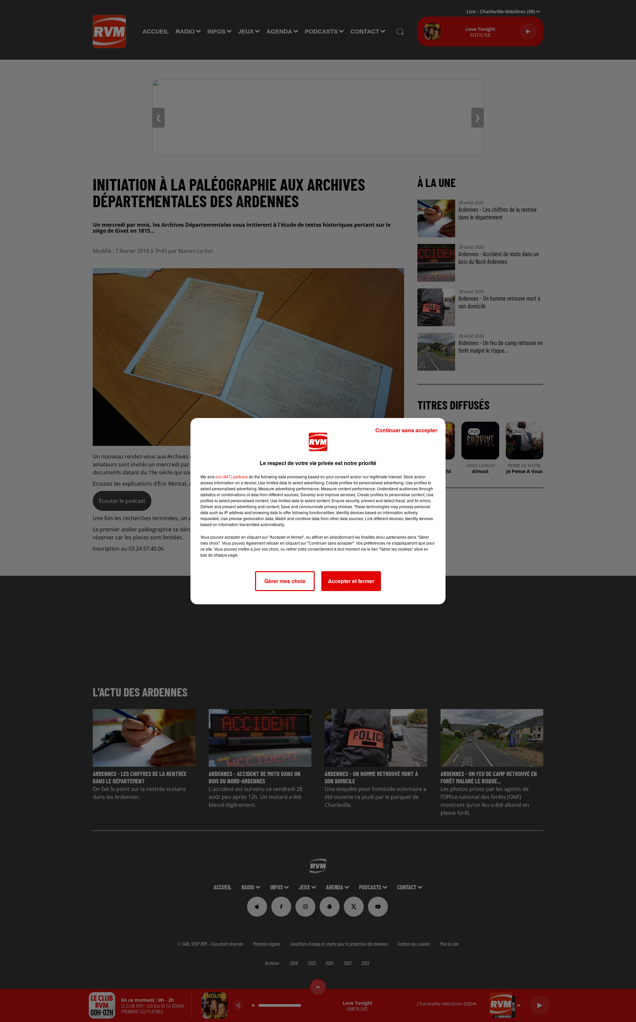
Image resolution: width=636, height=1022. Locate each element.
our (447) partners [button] (231, 476)
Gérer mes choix (284, 581)
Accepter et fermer (351, 581)
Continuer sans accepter (406, 430)
